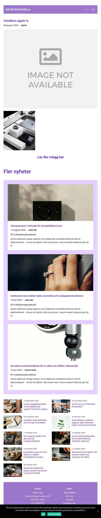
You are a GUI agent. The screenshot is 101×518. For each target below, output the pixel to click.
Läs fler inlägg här (50, 157)
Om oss (69, 496)
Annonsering (69, 492)
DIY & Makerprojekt (19, 234)
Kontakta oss (69, 503)
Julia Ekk (32, 230)
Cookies (69, 499)
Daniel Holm (30, 370)
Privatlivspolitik (54, 514)
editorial (32, 234)
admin (24, 25)
